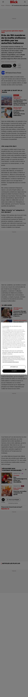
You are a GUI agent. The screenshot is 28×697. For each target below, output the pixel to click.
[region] (14, 348)
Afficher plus (14, 366)
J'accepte (14, 370)
